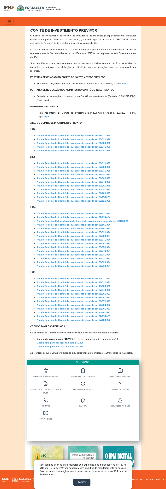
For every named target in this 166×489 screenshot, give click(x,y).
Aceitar (82, 482)
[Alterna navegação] (9, 22)
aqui (46, 100)
